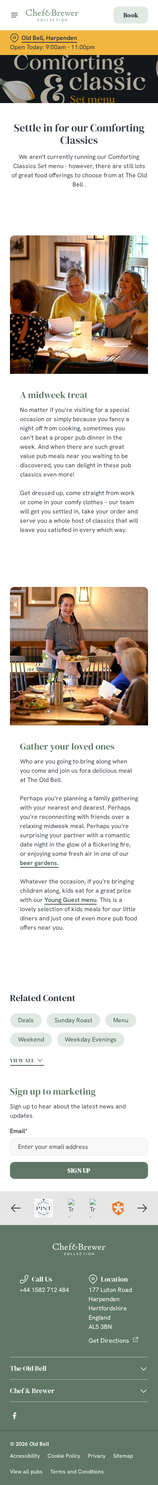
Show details (116, 832)
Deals (26, 1020)
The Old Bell (28, 1368)
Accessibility (25, 1455)
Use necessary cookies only (79, 881)
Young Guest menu (70, 900)
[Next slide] (142, 1208)
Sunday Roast (73, 1020)
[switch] (138, 753)
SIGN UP (79, 1170)
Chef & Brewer (32, 1390)
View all (22, 1060)
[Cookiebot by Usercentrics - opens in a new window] (115, 597)
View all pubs (26, 1471)
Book (131, 15)
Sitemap (123, 1455)
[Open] (14, 15)
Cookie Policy (64, 1455)
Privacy (96, 1455)
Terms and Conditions (77, 1471)
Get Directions (109, 1341)
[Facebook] (14, 1415)
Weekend (31, 1039)
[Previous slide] (16, 1208)
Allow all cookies (79, 856)
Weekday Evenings (91, 1039)
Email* (18, 1131)
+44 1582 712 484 (44, 1290)
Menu (120, 1020)
